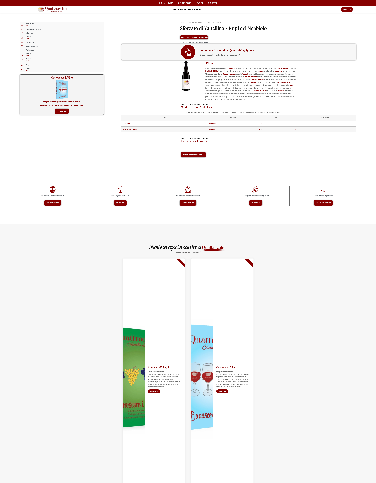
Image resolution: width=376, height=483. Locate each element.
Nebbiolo (28, 25)
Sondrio (28, 61)
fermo (27, 38)
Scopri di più (62, 111)
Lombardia (29, 55)
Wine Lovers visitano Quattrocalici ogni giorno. (227, 50)
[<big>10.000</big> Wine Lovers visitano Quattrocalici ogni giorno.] (188, 52)
